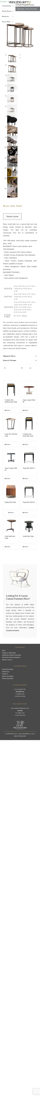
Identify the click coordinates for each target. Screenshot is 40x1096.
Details (8, 410)
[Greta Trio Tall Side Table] (11, 423)
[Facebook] (5, 368)
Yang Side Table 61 (29, 502)
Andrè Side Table (28, 536)
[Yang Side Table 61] (29, 491)
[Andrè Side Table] (29, 525)
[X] (13, 368)
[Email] (30, 368)
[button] (20, 356)
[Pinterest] (22, 368)
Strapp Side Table (10, 502)
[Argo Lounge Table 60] (11, 457)
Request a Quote (12, 216)
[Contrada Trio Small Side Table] (29, 423)
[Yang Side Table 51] (29, 457)
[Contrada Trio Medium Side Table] (11, 389)
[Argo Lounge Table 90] (29, 389)
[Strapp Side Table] (11, 491)
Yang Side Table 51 (29, 468)
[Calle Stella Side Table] (11, 525)
